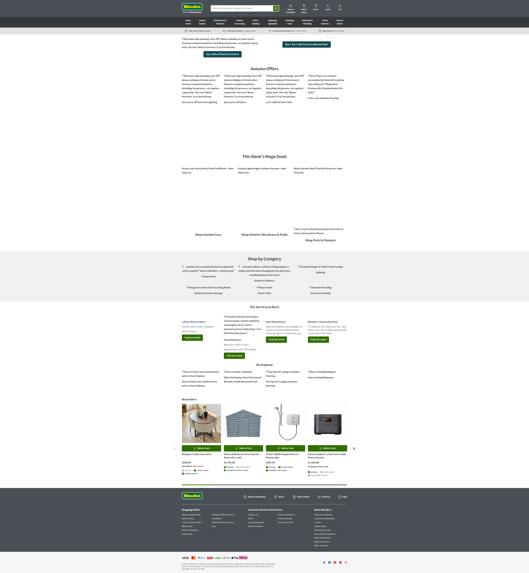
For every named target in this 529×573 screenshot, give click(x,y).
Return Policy (188, 518)
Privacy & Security (322, 530)
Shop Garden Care (208, 235)
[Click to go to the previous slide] (175, 448)
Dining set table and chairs (196, 454)
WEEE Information (322, 537)
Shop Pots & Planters (320, 240)
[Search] (276, 8)
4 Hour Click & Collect (192, 522)
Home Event (188, 22)
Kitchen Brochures (286, 514)
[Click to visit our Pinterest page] (340, 562)
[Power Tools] (264, 291)
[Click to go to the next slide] (354, 448)
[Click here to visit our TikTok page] (324, 562)
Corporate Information (324, 518)
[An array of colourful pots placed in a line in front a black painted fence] (320, 232)
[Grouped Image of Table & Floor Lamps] (320, 270)
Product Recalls (285, 518)
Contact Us (253, 514)
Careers (317, 522)
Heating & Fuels (289, 22)
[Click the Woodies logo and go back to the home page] (192, 8)
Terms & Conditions (323, 514)
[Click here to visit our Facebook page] (329, 562)
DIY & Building (255, 22)
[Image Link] (306, 39)
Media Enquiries (321, 541)
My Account (187, 526)
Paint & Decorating (240, 22)
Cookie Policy (320, 526)
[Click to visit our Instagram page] (346, 562)
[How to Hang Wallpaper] (327, 375)
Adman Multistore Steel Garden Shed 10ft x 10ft (241, 456)
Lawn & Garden (202, 22)
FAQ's (250, 518)
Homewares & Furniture (220, 22)
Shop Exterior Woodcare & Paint (264, 235)
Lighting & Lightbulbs (272, 22)
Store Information (256, 522)
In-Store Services (286, 522)
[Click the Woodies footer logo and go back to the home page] (192, 497)
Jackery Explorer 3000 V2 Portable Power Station (327, 456)
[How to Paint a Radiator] (243, 377)
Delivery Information (191, 514)
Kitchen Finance (255, 526)
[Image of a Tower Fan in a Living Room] (208, 291)
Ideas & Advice (339, 22)
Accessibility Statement (324, 534)
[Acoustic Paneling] (320, 291)
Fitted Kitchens (325, 22)
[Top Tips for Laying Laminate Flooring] (285, 379)
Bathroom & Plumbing (307, 22)
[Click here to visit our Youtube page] (335, 562)
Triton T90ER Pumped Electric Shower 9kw (282, 456)
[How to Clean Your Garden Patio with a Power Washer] (201, 379)
